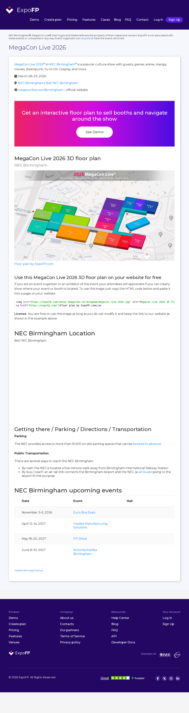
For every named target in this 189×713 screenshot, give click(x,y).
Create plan (53, 19)
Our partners (69, 630)
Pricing (72, 19)
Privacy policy (70, 642)
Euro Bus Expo (84, 512)
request (85, 38)
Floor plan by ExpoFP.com (33, 264)
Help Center (120, 618)
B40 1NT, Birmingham (62, 83)
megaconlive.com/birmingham (40, 90)
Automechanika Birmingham (85, 552)
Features (89, 19)
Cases (105, 19)
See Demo (94, 132)
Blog (117, 19)
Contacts (67, 624)
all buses (145, 472)
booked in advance (147, 444)
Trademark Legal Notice (28, 570)
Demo (34, 19)
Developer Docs (123, 642)
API (114, 636)
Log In (158, 19)
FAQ (128, 19)
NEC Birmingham (63, 64)
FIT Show (80, 538)
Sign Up (174, 19)
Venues (14, 642)
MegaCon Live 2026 (29, 64)
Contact (142, 19)
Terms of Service (72, 636)
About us (67, 618)
